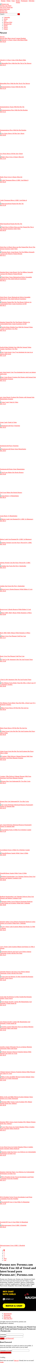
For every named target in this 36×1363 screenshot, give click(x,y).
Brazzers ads (7, 1317)
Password (3, 1336)
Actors (6, 19)
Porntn (18, 1)
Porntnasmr (24, 1)
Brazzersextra (8, 1313)
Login (2, 1338)
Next (5, 1258)
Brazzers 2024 (8, 22)
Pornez (18, 2)
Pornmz (3, 1)
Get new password (6, 1352)
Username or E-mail (6, 1350)
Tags (5, 20)
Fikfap (8, 1)
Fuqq (13, 1)
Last (5, 1260)
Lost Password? (9, 1338)
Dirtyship (31, 1)
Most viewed (11, 38)
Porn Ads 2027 (8, 1318)
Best (6, 38)
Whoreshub (7, 1315)
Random (23, 38)
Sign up (16, 1360)
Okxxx (6, 27)
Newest (2, 36)
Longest (18, 38)
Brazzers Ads (7, 24)
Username (3, 1334)
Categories (7, 17)
